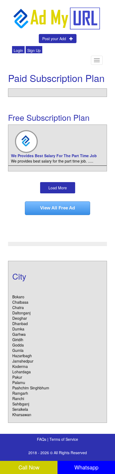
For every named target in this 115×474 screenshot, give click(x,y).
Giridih (17, 339)
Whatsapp (86, 467)
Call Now (28, 467)
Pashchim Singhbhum (30, 387)
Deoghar (19, 318)
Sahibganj (20, 404)
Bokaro (18, 296)
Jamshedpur (22, 361)
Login (18, 50)
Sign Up (34, 50)
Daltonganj (21, 312)
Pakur (17, 377)
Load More (57, 187)
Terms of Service (63, 439)
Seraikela (20, 409)
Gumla (18, 350)
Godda (18, 345)
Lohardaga (21, 371)
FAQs (42, 439)
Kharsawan (21, 414)
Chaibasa (20, 302)
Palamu (18, 382)
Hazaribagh (22, 355)
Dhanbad (20, 323)
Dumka (18, 329)
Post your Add (55, 38)
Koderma (20, 366)
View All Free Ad (57, 207)
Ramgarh (20, 393)
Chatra (18, 307)
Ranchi (18, 398)
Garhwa (19, 334)
